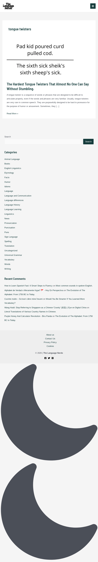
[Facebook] (45, 358)
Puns (6, 232)
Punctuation (9, 228)
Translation (9, 246)
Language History (12, 205)
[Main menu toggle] (93, 6)
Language (8, 191)
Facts (6, 177)
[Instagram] (53, 358)
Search (7, 137)
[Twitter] (49, 358)
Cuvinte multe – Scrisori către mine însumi (23, 299)
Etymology (9, 173)
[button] (49, 462)
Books (7, 164)
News (6, 218)
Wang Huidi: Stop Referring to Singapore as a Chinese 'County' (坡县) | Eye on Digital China (45, 307)
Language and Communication (17, 196)
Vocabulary (9, 260)
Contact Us (50, 339)
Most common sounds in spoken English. (74, 286)
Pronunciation (10, 223)
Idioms (7, 186)
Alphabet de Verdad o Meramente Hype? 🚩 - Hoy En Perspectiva (33, 290)
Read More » (12, 113)
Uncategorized (10, 250)
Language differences (14, 200)
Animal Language (12, 159)
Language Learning (12, 209)
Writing (7, 269)
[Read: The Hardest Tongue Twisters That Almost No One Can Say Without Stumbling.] (49, 60)
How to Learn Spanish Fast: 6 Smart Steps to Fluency (28, 286)
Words (7, 264)
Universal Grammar (13, 255)
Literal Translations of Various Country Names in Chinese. (30, 312)
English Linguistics (12, 168)
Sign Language (11, 237)
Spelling (7, 241)
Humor (7, 182)
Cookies (50, 346)
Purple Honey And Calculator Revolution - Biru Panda (28, 316)
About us (50, 335)
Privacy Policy (50, 342)
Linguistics (9, 214)
